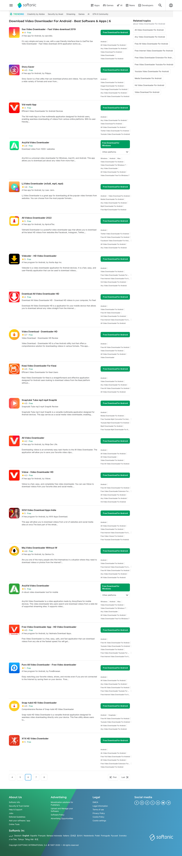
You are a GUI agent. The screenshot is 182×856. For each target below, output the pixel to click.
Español (33, 835)
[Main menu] (11, 5)
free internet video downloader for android (115, 279)
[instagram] (142, 803)
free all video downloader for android (115, 96)
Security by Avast (55, 14)
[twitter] (152, 803)
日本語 (73, 835)
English (26, 835)
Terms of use (98, 809)
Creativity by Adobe (36, 14)
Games (109, 5)
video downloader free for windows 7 (115, 175)
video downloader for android (112, 59)
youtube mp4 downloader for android (115, 423)
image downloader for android (112, 86)
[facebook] (136, 803)
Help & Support (15, 809)
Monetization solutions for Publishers (62, 803)
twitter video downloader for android (115, 131)
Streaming (70, 14)
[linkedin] (158, 803)
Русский (114, 835)
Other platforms (109, 152)
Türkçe (21, 839)
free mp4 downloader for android (113, 210)
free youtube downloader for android (115, 540)
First (115, 777)
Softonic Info (14, 802)
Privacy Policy (99, 813)
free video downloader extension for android (115, 491)
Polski (97, 835)
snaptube (112, 715)
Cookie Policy (98, 817)
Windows (104, 158)
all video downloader (109, 457)
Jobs (11, 813)
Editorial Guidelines (17, 817)
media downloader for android (112, 199)
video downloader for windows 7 (113, 165)
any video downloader (109, 168)
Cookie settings (99, 820)
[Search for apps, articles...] (160, 5)
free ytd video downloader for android (115, 757)
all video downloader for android (113, 45)
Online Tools (14, 824)
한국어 (80, 835)
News (132, 5)
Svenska (122, 835)
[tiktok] (147, 803)
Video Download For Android (111, 52)
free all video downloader (110, 313)
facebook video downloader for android (115, 241)
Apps (97, 5)
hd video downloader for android (113, 282)
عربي (11, 835)
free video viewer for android (112, 536)
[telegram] (168, 803)
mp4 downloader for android (111, 206)
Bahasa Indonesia (54, 835)
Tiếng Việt (29, 839)
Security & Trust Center (19, 806)
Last (123, 777)
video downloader (107, 55)
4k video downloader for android (113, 753)
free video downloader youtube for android (115, 275)
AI (121, 5)
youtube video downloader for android (115, 134)
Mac (119, 158)
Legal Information (100, 806)
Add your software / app (19, 820)
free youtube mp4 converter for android (115, 419)
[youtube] (163, 803)
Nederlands (89, 835)
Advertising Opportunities (62, 818)
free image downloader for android (114, 89)
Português (105, 835)
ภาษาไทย (13, 839)
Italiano (66, 835)
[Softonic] (26, 5)
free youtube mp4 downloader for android (115, 430)
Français (42, 835)
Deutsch (17, 835)
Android (103, 42)
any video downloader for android (114, 48)
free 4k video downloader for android (115, 643)
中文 (36, 839)
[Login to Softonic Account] (171, 5)
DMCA (95, 802)
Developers (147, 5)
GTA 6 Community (100, 14)
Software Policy (57, 815)
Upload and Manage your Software (62, 809)
